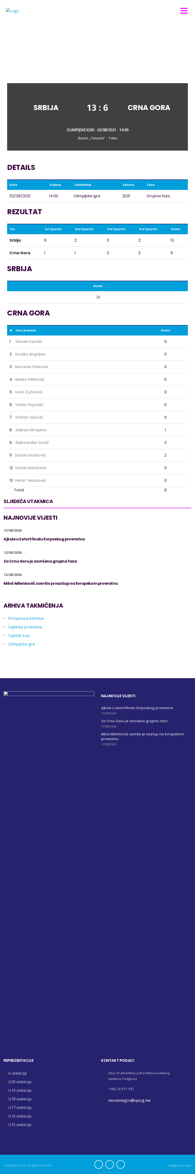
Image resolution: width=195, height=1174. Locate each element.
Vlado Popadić (29, 404)
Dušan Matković (30, 455)
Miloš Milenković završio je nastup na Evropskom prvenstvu (142, 736)
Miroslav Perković (32, 367)
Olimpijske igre (21, 644)
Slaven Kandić (28, 341)
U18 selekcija (19, 1099)
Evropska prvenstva (26, 618)
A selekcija (17, 1073)
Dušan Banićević (31, 468)
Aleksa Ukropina (30, 430)
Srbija (46, 107)
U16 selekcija (19, 1116)
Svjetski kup (19, 635)
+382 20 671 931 (121, 1089)
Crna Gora (149, 107)
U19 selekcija (19, 1090)
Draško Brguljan (30, 354)
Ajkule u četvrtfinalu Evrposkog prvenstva (137, 708)
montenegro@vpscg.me (129, 1100)
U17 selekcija (19, 1107)
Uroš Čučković (29, 392)
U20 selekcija (19, 1081)
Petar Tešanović (30, 480)
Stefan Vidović (29, 417)
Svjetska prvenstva (25, 627)
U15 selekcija (19, 1124)
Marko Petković (30, 379)
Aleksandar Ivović (32, 442)
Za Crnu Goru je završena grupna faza (134, 721)
